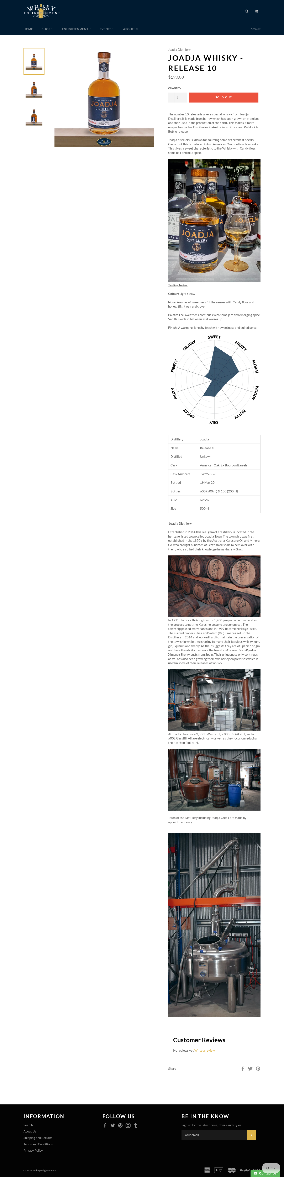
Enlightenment (75, 29)
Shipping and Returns (37, 1138)
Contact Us (267, 1173)
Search (28, 1125)
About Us (130, 29)
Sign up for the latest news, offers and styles (211, 1125)
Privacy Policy (33, 1150)
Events (106, 29)
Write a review (204, 1050)
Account (256, 29)
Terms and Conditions (38, 1144)
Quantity (174, 88)
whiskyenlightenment (44, 1170)
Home (28, 29)
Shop (46, 29)
